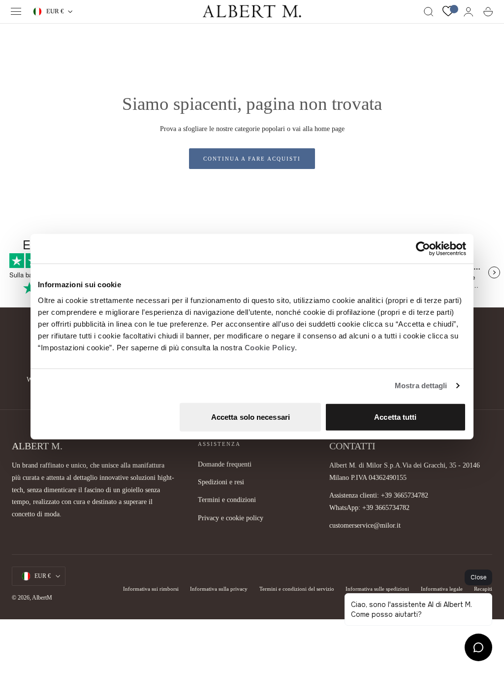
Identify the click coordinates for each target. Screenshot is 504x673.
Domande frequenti (225, 464)
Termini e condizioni (227, 500)
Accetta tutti (395, 416)
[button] (16, 12)
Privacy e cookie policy (230, 518)
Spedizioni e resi (221, 482)
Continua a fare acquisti (252, 159)
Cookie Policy (270, 347)
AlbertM (42, 597)
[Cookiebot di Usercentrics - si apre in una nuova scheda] (423, 248)
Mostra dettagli (421, 385)
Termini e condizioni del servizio (296, 589)
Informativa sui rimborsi (151, 589)
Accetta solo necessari (250, 416)
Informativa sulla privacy (219, 589)
